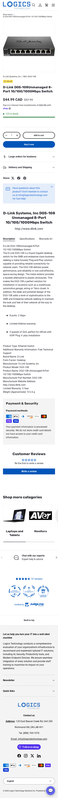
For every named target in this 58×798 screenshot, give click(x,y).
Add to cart (39, 135)
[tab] (9, 239)
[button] (46, 5)
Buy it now (29, 144)
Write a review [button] (29, 471)
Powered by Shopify (44, 791)
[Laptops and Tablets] (14, 515)
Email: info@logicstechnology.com (29, 739)
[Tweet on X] (13, 178)
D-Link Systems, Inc (12, 76)
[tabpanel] (29, 319)
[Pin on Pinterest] (25, 178)
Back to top (29, 620)
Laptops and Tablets (14, 533)
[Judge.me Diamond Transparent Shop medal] (15, 591)
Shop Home (7, 15)
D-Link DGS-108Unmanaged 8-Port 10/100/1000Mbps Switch (27, 17)
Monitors (40, 531)
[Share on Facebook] (19, 178)
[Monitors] (40, 515)
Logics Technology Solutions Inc (22, 791)
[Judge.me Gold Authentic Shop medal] (29, 591)
